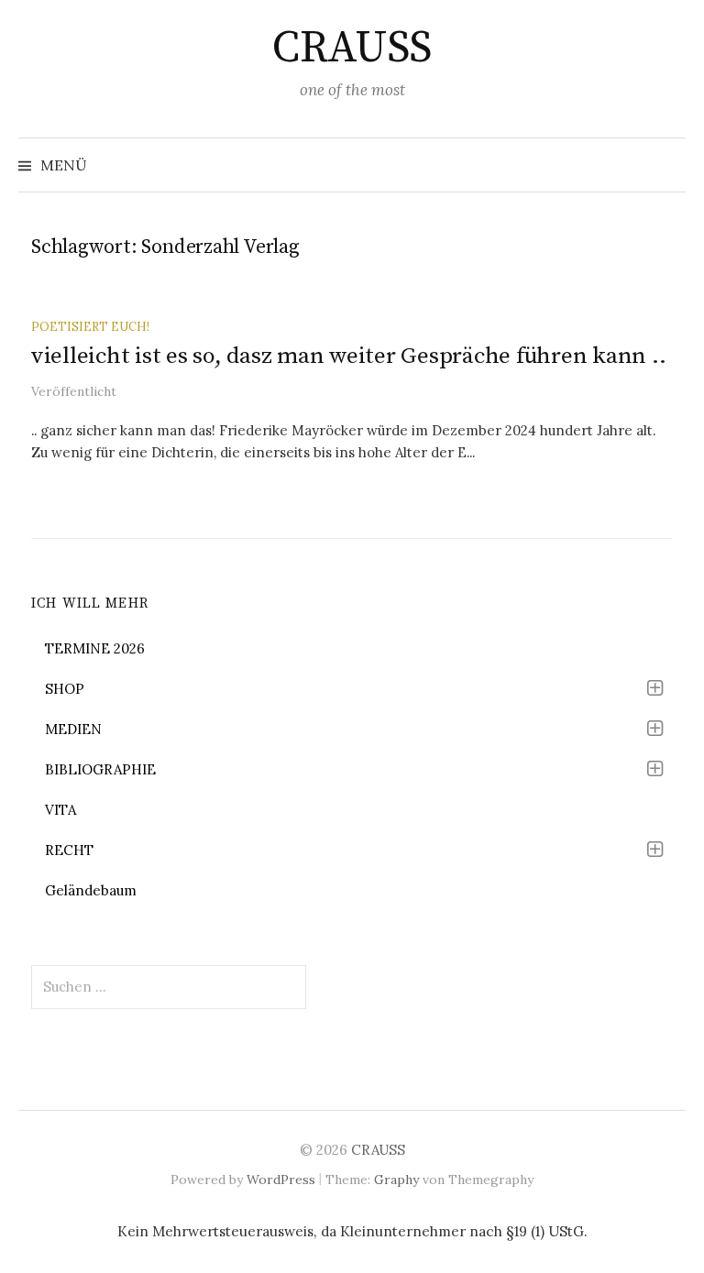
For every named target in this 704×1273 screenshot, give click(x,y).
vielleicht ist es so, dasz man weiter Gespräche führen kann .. (348, 356)
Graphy (396, 1179)
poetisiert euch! (90, 326)
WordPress (281, 1179)
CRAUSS (351, 48)
